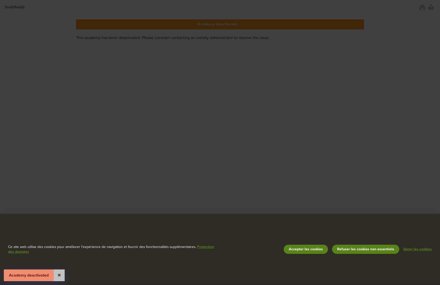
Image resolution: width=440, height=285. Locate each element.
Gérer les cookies (417, 249)
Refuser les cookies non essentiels (365, 249)
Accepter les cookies (306, 249)
